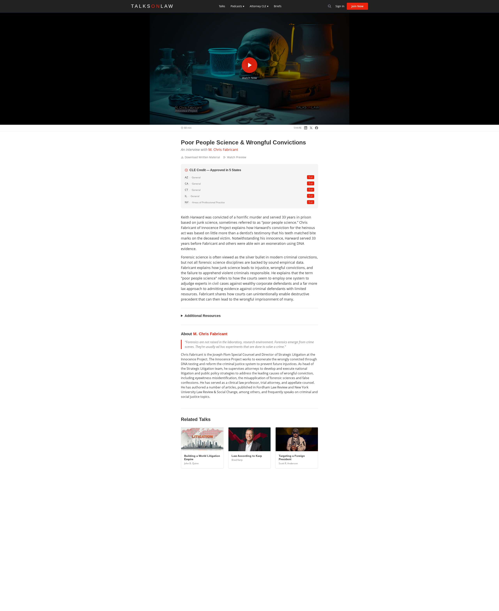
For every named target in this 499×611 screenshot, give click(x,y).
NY (187, 202)
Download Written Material (202, 157)
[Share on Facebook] (316, 127)
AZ (187, 177)
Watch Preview (236, 157)
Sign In (339, 6)
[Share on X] (311, 127)
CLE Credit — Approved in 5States (215, 170)
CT (187, 190)
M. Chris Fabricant (223, 149)
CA (187, 183)
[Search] (329, 6)
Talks (222, 6)
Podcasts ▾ (237, 6)
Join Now (357, 6)
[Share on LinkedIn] (305, 127)
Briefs (277, 6)
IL (186, 196)
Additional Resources (203, 316)
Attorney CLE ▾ (259, 6)
